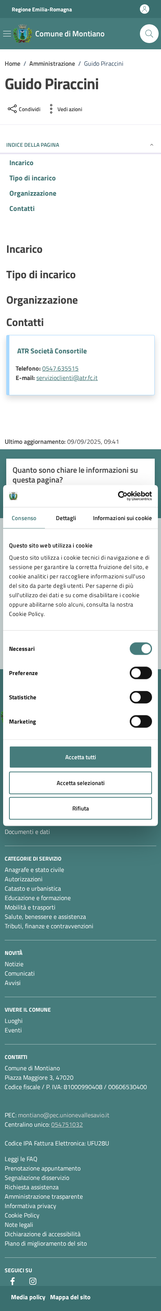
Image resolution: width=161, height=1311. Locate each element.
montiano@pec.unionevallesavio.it (63, 1115)
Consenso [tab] (24, 517)
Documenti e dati (27, 831)
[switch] (141, 673)
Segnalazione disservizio (37, 1177)
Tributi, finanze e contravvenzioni (49, 926)
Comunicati (20, 973)
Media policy (28, 1297)
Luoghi (14, 1020)
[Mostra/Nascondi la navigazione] (7, 33)
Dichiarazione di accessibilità (42, 1234)
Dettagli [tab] (66, 517)
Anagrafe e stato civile (34, 869)
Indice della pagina (32, 144)
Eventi (13, 1030)
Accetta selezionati (81, 782)
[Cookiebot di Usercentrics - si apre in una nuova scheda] (118, 496)
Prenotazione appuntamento (42, 1168)
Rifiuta (80, 808)
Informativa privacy (30, 1205)
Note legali (19, 1224)
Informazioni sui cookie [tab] (122, 517)
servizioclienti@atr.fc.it (67, 377)
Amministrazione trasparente (44, 1196)
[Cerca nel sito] (149, 33)
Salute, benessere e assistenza (45, 916)
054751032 (67, 1124)
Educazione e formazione (38, 897)
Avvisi (13, 982)
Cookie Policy (22, 1215)
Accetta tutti (80, 757)
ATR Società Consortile (52, 351)
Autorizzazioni (24, 879)
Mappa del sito (70, 1297)
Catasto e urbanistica (33, 888)
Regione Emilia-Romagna (42, 9)
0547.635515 (60, 368)
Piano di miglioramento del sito (46, 1243)
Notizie (14, 964)
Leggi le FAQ (21, 1158)
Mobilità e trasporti (30, 907)
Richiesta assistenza (32, 1187)
